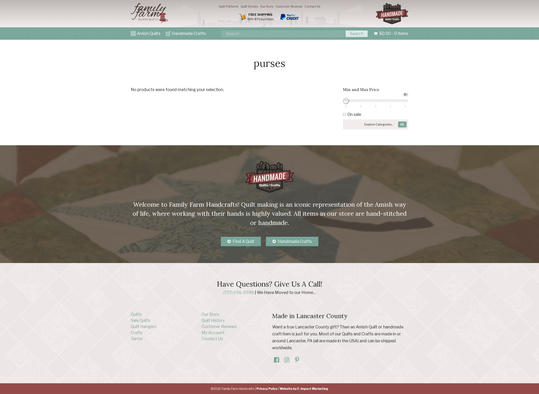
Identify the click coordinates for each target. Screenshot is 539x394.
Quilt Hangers (143, 326)
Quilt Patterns (229, 6)
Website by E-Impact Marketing (304, 388)
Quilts (136, 314)
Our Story (267, 6)
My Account (212, 332)
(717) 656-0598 (238, 292)
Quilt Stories (249, 6)
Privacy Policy (267, 388)
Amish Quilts (148, 33)
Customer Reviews (289, 6)
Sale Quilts (140, 320)
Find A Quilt (243, 241)
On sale (354, 114)
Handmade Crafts (189, 33)
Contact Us (312, 6)
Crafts (137, 332)
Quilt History (213, 320)
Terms (137, 338)
